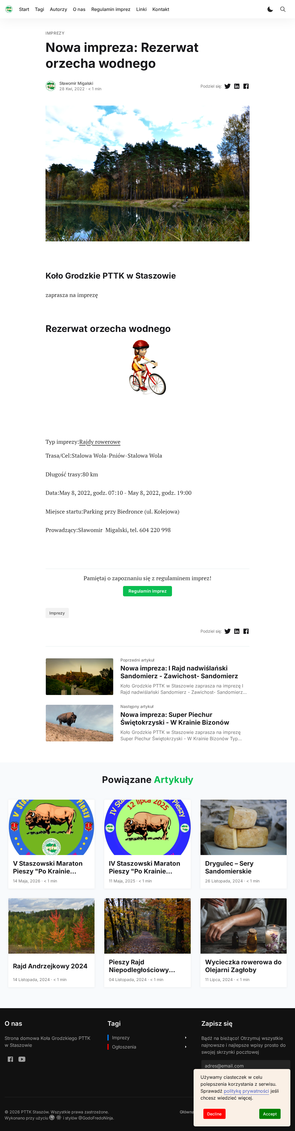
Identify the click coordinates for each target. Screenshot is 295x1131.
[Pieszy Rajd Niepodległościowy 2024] (147, 942)
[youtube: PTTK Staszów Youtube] (22, 1059)
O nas (79, 9)
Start (24, 9)
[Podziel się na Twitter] (227, 86)
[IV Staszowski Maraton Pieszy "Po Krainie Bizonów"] (147, 844)
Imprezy (55, 33)
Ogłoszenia (124, 1047)
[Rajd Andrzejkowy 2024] (51, 942)
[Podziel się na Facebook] (246, 86)
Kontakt (160, 9)
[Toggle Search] (283, 9)
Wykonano (15, 1117)
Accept (270, 1113)
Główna (187, 1111)
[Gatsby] (52, 1117)
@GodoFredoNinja (95, 1117)
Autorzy (58, 9)
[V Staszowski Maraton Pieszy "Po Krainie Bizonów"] (51, 844)
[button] (270, 9)
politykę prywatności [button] (246, 1091)
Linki (141, 9)
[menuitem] (186, 1111)
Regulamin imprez (111, 9)
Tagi (39, 9)
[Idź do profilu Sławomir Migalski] (51, 86)
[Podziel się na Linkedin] (236, 86)
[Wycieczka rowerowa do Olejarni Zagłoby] (244, 942)
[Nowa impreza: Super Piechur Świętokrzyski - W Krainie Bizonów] (80, 723)
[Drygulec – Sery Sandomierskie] (244, 844)
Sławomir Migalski (76, 83)
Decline (214, 1113)
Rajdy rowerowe (99, 442)
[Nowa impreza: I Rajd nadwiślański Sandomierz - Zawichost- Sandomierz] (80, 676)
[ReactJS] (59, 1117)
